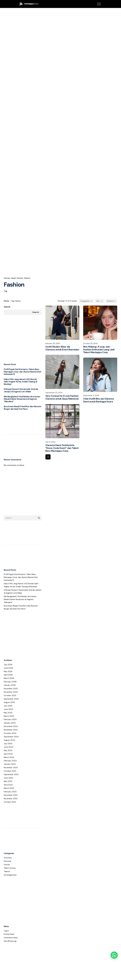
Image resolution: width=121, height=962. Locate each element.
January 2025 (10, 723)
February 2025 (10, 719)
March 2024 (9, 757)
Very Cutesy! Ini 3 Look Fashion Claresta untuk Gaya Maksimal (61, 397)
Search (7, 307)
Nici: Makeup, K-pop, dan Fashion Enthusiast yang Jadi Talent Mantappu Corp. (98, 349)
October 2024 (10, 733)
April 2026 (8, 675)
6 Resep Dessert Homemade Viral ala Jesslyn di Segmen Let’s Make (21, 390)
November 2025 (11, 692)
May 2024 (8, 750)
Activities (8, 858)
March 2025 (9, 716)
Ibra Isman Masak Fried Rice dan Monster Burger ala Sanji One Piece (22, 407)
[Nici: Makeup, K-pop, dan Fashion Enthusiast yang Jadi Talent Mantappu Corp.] (100, 323)
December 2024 (11, 726)
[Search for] (23, 518)
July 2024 (8, 743)
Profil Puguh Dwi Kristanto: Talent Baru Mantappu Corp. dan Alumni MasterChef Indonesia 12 (22, 371)
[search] (39, 518)
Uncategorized (10, 875)
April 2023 (8, 785)
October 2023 (10, 771)
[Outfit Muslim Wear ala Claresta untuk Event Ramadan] (62, 323)
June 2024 (8, 747)
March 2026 (9, 678)
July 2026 (8, 664)
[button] (114, 955)
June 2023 (8, 778)
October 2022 (10, 802)
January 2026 (10, 685)
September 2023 (11, 774)
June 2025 (8, 709)
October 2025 (10, 695)
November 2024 (11, 730)
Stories (7, 278)
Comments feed (10, 937)
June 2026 (8, 668)
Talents (27, 278)
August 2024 (9, 740)
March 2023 (9, 788)
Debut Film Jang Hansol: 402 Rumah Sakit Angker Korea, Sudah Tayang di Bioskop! (20, 381)
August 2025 (9, 702)
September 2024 (11, 737)
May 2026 (8, 671)
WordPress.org (10, 941)
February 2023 (10, 792)
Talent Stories (17, 278)
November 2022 (10, 798)
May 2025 (8, 713)
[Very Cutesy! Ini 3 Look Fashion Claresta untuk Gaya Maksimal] (62, 372)
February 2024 (10, 761)
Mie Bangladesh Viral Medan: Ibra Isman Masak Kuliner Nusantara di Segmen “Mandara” (22, 399)
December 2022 (11, 795)
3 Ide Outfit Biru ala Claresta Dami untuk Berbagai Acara (98, 400)
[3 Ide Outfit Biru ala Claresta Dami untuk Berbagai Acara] (100, 375)
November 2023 (10, 767)
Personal (7, 861)
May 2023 (8, 781)
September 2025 (11, 699)
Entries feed (9, 934)
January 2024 (10, 764)
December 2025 (11, 688)
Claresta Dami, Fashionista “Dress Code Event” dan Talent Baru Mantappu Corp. (62, 448)
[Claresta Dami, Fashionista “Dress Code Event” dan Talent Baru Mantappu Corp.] (62, 421)
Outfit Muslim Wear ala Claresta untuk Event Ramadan (62, 348)
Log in (6, 931)
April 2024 (8, 754)
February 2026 (10, 682)
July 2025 (8, 706)
